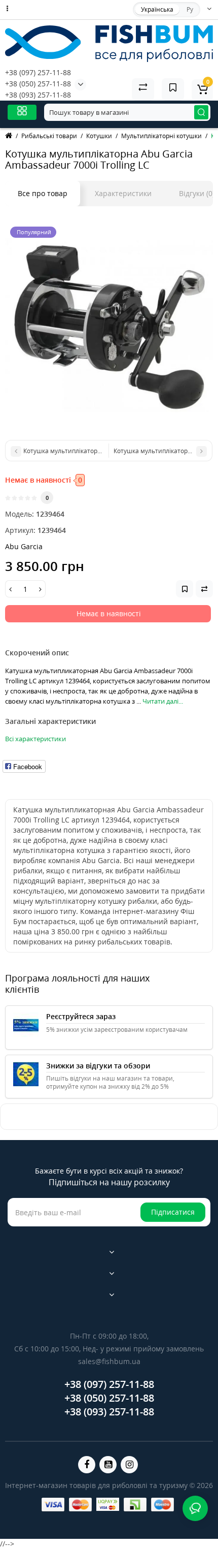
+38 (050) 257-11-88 (38, 83)
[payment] (53, 1504)
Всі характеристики (35, 738)
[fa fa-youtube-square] (108, 1464)
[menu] (22, 112)
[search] (201, 112)
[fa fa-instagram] (129, 1464)
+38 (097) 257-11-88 (38, 72)
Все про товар (42, 193)
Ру (190, 9)
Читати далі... (162, 701)
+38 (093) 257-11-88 (38, 95)
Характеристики (123, 193)
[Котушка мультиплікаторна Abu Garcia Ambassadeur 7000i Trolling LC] (109, 326)
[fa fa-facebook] (86, 1464)
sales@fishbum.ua (109, 1361)
